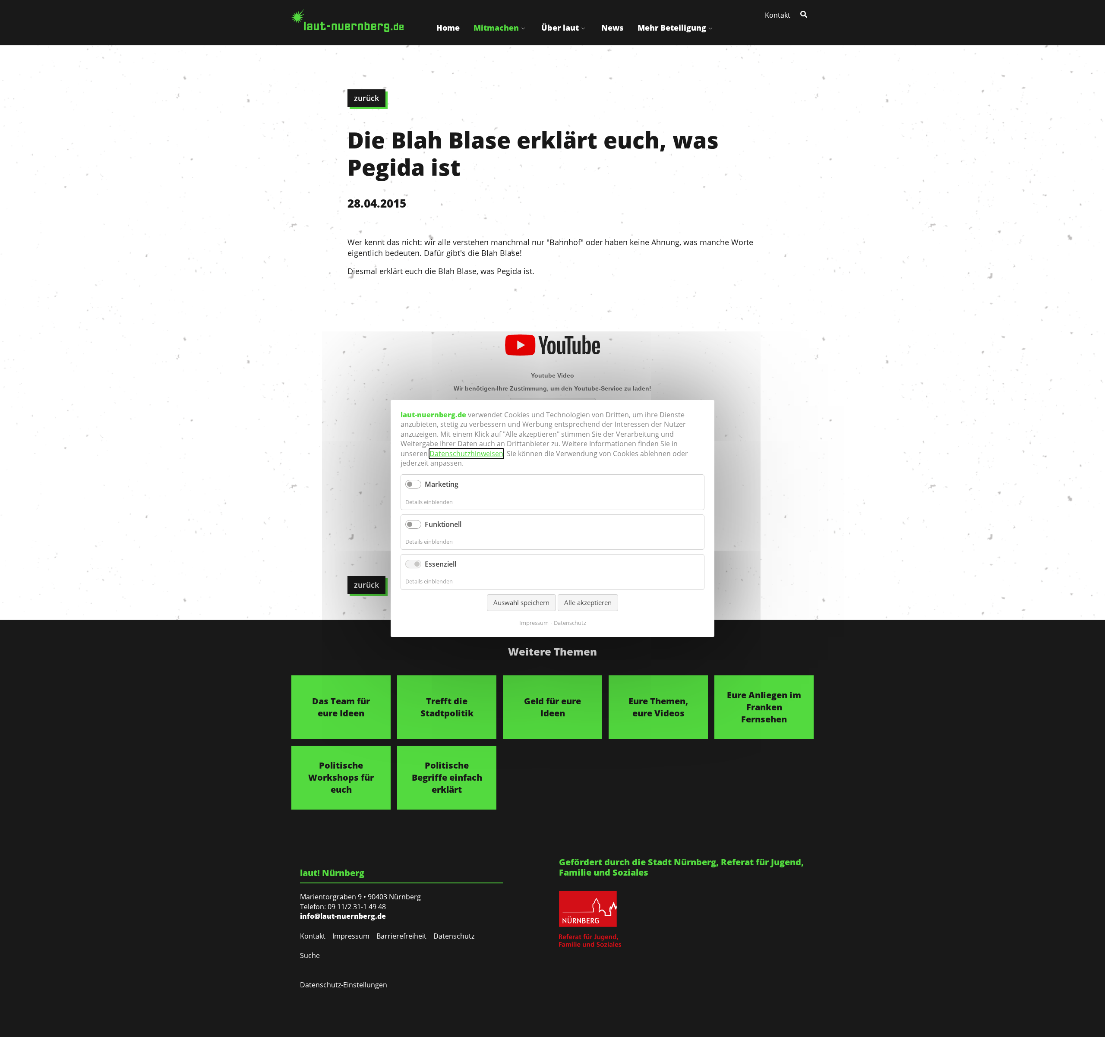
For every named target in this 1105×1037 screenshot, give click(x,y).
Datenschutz (453, 936)
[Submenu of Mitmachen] (523, 28)
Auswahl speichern (521, 602)
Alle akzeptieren (588, 602)
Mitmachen (496, 27)
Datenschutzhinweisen (466, 453)
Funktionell (443, 524)
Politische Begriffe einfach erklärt (447, 777)
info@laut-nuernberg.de (343, 916)
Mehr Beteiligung (672, 27)
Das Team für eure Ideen (341, 707)
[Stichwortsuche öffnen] (804, 13)
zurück (366, 98)
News (612, 27)
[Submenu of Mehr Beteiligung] (710, 28)
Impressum (350, 936)
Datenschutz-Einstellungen (343, 985)
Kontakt (777, 15)
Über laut (560, 27)
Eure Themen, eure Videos (658, 707)
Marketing (441, 484)
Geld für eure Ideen (552, 707)
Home (448, 27)
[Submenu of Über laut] (583, 28)
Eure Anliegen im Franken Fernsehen (764, 707)
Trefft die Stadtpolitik (447, 707)
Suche (310, 955)
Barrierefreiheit (401, 936)
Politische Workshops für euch (341, 777)
